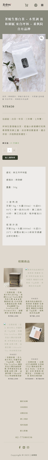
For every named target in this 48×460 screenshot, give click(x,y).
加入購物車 (10, 157)
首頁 (4, 96)
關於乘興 (24, 401)
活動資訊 (24, 413)
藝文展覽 (24, 430)
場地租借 (24, 425)
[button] (42, 5)
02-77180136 (24, 437)
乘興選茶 (12, 96)
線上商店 (24, 419)
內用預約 (24, 407)
